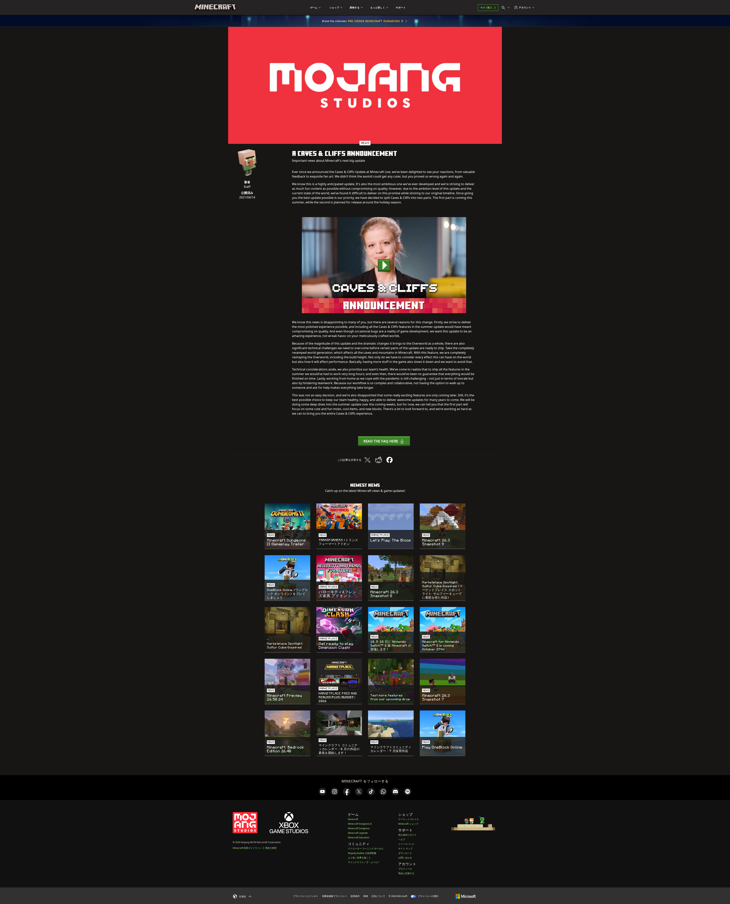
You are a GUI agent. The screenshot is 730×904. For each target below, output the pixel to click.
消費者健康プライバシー (334, 896)
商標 (365, 896)
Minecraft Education (358, 837)
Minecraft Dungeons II (360, 823)
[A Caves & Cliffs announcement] (384, 265)
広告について (378, 896)
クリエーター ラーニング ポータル (365, 848)
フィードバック (406, 844)
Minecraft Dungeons (359, 828)
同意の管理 (270, 848)
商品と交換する (406, 873)
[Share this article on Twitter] (367, 460)
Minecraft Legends (358, 833)
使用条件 (355, 896)
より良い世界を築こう (359, 857)
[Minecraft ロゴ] (215, 7)
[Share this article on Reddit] (378, 460)
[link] (322, 791)
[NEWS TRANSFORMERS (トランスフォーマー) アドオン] (339, 516)
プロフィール (405, 868)
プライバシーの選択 (427, 896)
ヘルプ (401, 839)
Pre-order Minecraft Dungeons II (375, 21)
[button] (384, 441)
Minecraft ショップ (408, 823)
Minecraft (353, 819)
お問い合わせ (405, 857)
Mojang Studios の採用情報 (362, 853)
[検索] (506, 7)
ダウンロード (405, 853)
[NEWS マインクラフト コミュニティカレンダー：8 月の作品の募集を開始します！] (339, 723)
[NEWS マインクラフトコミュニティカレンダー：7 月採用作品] (391, 724)
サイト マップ (405, 848)
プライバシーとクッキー (305, 896)
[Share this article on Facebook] (389, 460)
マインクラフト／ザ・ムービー (364, 862)
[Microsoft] (466, 896)
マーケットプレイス (408, 819)
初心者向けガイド (407, 834)
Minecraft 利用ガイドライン (247, 848)
